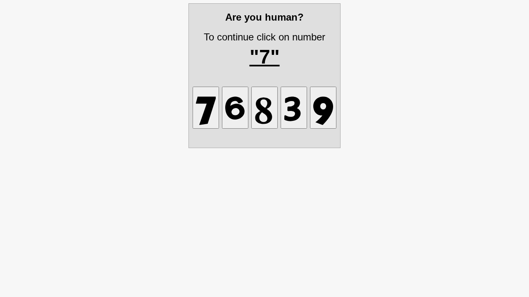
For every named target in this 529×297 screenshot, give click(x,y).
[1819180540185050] (264, 108)
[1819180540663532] (235, 108)
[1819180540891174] (206, 108)
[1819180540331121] (294, 108)
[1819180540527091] (323, 108)
